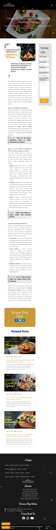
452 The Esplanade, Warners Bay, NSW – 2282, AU (19, 509)
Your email (42, 62)
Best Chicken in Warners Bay (30, 489)
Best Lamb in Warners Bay (29, 491)
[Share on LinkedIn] (23, 320)
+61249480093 (19, 511)
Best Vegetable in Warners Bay (29, 495)
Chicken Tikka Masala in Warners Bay (30, 498)
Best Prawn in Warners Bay (30, 497)
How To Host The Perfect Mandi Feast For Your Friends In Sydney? (19, 398)
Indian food (15, 26)
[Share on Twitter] (20, 320)
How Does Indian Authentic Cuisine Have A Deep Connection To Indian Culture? (19, 435)
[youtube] (31, 519)
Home (6, 26)
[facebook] (23, 519)
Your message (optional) (43, 79)
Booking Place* (44, 73)
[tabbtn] (52, 5)
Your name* (43, 56)
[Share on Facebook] (16, 320)
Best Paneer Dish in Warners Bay (30, 493)
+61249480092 (10, 511)
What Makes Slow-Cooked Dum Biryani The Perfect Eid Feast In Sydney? (19, 361)
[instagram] (27, 519)
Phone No (42, 67)
